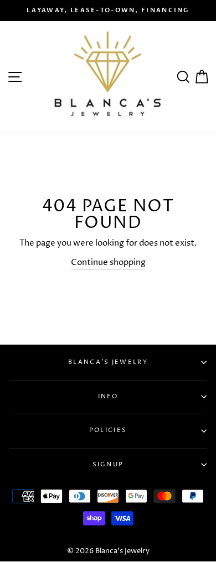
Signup (108, 464)
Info (108, 396)
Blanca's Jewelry (108, 362)
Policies (108, 430)
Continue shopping (108, 262)
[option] (108, 10)
